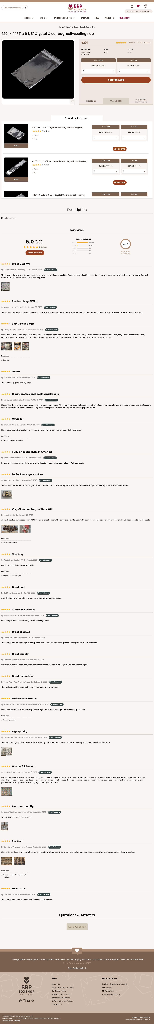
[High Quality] (6, 752)
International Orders (61, 997)
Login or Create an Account (114, 984)
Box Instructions (59, 991)
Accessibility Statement (11, 1020)
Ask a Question (145, 43)
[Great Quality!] (5, 286)
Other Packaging (63, 18)
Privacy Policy (137, 1017)
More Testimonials (75, 968)
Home (61, 27)
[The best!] (6, 861)
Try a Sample (115, 101)
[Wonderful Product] (6, 791)
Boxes (27, 18)
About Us (56, 984)
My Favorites (107, 991)
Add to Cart (119, 149)
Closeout (125, 18)
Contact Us (57, 1004)
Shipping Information (61, 994)
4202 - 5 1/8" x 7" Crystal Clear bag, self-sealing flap (57, 127)
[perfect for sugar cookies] (6, 494)
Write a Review (35, 253)
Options (147, 1017)
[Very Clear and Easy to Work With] (9, 529)
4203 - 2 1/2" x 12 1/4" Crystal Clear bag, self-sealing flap (59, 161)
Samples (85, 18)
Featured (109, 18)
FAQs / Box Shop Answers (63, 987)
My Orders (106, 987)
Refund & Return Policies (62, 1001)
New (97, 18)
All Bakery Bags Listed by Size (83, 27)
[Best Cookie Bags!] (6, 346)
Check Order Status (111, 994)
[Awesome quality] (4, 826)
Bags (42, 18)
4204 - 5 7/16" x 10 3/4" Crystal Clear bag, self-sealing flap (58, 196)
